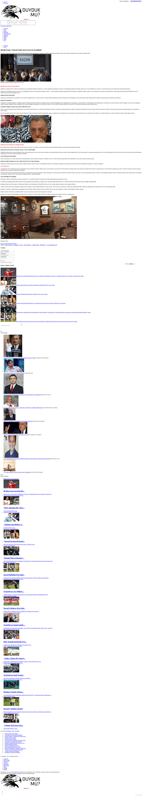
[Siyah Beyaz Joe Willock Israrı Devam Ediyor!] (11, 588)
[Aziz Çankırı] (11, 457)
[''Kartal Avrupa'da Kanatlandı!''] (11, 538)
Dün (13, 731)
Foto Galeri (6, 761)
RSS (10, 26)
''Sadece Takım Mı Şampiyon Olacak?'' (14, 749)
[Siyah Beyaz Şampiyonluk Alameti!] (11, 621)
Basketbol (6, 32)
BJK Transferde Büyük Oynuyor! (11, 629)
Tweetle (6, 243)
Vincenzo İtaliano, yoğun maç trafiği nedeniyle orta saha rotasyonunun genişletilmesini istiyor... (26, 594)
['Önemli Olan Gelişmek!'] (11, 555)
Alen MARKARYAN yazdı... (11, 511)
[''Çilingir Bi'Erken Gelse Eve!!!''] (11, 722)
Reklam (5, 768)
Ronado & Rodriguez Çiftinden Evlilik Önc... (15, 748)
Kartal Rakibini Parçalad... (14, 575)
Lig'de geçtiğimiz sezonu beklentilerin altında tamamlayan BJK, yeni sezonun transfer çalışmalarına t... (28, 695)
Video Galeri (7, 760)
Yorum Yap (14, 243)
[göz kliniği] (18, 24)
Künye (5, 766)
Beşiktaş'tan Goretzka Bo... (14, 491)
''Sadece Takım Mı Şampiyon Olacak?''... (13, 646)
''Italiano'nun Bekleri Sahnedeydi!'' (12, 512)
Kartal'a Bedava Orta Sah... (14, 608)
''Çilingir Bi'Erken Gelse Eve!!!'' (11, 713)
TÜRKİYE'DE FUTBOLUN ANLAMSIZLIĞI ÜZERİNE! (25, 394)
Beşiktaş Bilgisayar (17, 773)
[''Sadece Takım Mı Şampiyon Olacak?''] (11, 655)
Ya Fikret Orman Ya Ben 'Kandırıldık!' (22, 472)
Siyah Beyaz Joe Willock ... (14, 591)
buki (141, 794)
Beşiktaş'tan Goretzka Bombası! (11, 478)
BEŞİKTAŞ (43, 245)
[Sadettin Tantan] (15, 433)
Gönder (130, 263)
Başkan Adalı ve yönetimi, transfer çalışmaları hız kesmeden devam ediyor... (21, 611)
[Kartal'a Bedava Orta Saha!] (11, 605)
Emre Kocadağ (8, 245)
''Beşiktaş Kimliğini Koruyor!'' (12, 745)
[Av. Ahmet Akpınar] (9, 471)
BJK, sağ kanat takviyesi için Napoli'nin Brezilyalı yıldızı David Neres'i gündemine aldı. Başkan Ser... (28, 711)
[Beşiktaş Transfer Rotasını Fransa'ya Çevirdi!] (11, 688)
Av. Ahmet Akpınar (8, 472)
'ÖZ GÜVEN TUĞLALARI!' (16, 373)
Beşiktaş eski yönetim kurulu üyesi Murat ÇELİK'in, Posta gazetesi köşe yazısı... (22, 661)
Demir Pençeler (7, 33)
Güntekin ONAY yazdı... (9, 527)
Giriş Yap (6, 3)
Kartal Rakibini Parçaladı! (10, 562)
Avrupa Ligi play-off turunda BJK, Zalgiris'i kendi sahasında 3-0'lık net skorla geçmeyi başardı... (26, 578)
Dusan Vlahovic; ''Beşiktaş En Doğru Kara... (15, 736)
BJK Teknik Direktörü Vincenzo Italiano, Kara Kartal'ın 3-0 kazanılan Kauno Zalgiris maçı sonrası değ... (28, 561)
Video (5, 39)
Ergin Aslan (6, 373)
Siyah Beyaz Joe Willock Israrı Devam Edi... (15, 740)
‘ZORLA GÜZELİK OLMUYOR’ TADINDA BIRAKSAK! (29, 407)
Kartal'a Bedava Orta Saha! (10, 596)
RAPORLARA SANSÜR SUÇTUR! (20, 434)
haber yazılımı (137, 794)
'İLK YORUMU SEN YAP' (136, 1)
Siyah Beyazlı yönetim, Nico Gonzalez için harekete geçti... (18, 645)
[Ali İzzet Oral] (9, 420)
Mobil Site (6, 764)
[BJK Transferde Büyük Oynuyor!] (11, 638)
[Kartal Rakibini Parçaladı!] (11, 571)
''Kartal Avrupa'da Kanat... (14, 541)
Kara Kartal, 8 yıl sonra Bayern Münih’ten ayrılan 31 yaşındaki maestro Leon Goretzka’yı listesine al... (28, 494)
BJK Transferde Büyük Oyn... (15, 642)
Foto (5, 40)
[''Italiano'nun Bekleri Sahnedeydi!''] (11, 521)
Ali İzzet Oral (7, 421)
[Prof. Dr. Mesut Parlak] (11, 406)
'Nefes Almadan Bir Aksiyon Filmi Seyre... (14, 495)
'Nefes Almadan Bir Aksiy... (14, 508)
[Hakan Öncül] (13, 356)
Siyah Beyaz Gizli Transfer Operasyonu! (13, 663)
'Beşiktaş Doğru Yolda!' (10, 737)
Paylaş (2, 243)
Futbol (5, 31)
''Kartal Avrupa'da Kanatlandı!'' (11, 529)
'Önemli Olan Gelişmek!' (9, 545)
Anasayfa (6, 28)
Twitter (7, 26)
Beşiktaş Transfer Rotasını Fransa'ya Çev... (15, 743)
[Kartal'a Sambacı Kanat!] (11, 705)
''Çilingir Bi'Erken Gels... (13, 725)
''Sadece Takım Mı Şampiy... (14, 658)
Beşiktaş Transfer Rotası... (14, 692)
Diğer (5, 37)
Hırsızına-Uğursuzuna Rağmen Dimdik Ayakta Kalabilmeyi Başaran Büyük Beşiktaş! (30, 458)
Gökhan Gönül (35, 245)
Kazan (21, 245)
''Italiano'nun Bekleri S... (13, 525)
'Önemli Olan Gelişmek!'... (14, 558)
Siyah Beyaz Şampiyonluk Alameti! (12, 612)
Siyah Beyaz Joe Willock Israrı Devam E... (14, 579)
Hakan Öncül (7, 358)
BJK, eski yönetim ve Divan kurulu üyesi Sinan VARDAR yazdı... (19, 544)
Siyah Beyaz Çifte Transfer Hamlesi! (13, 735)
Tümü (5, 332)
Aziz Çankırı (7, 458)
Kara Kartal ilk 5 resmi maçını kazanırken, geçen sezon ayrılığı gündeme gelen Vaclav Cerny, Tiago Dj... (28, 628)
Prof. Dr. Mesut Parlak (9, 407)
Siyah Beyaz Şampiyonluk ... (14, 625)
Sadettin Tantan (7, 434)
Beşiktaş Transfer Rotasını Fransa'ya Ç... (13, 679)
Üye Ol (5, 1)
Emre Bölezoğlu (27, 245)
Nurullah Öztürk (7, 394)
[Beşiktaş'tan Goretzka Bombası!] (11, 488)
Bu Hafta (17, 731)
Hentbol (5, 36)
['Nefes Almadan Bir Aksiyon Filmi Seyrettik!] (11, 504)
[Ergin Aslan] (14, 371)
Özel (5, 29)
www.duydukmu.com (52, 245)
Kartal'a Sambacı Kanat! (9, 696)
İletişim (5, 769)
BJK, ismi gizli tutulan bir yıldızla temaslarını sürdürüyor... (17, 678)
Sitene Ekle (6, 765)
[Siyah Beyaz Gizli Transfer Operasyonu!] (11, 672)
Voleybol (6, 35)
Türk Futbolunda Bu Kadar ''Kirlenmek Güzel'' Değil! (22, 358)
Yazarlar (5, 762)
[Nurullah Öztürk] (14, 393)
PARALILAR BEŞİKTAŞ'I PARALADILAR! (21, 421)
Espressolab (16, 245)
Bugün (9, 731)
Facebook (3, 26)
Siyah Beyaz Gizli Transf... (14, 675)
